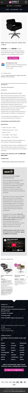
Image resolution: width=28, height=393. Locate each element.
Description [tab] (4, 84)
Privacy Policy (4, 329)
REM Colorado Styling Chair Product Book (13, 162)
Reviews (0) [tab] (4, 90)
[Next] (27, 279)
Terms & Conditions (10, 389)
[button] (2, 2)
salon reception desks (14, 217)
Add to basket (13, 58)
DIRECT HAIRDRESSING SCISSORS (17, 366)
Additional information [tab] (7, 87)
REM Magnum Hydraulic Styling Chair (20, 276)
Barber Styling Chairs (11, 75)
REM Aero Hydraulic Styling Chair (6, 276)
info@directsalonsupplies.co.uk (16, 317)
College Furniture (20, 75)
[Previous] (1, 279)
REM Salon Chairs (4, 77)
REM (21, 9)
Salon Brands (14, 9)
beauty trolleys (11, 219)
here (19, 142)
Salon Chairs (11, 77)
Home (7, 9)
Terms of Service (5, 330)
